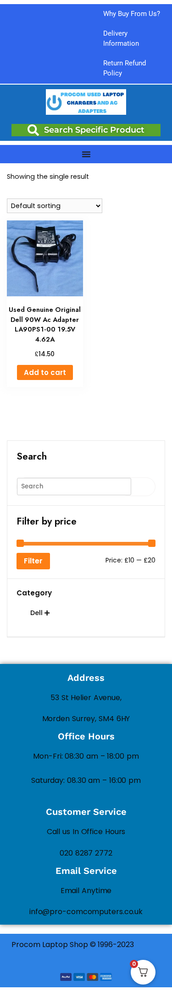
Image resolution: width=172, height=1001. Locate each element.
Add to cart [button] (45, 372)
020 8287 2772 (86, 853)
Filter (33, 561)
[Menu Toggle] (86, 154)
